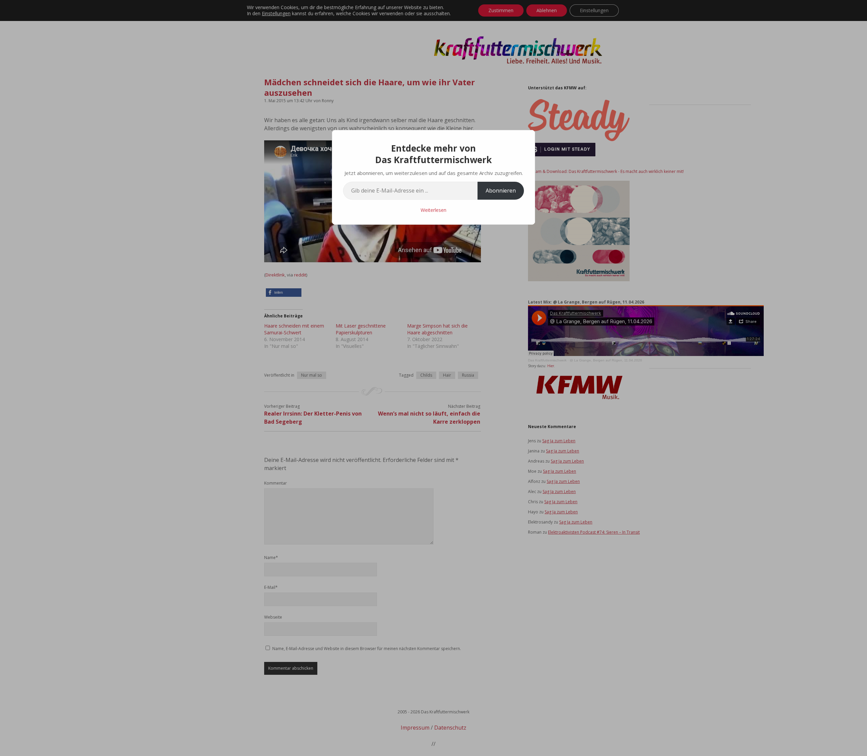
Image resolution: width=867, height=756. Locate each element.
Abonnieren (501, 190)
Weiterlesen (433, 210)
